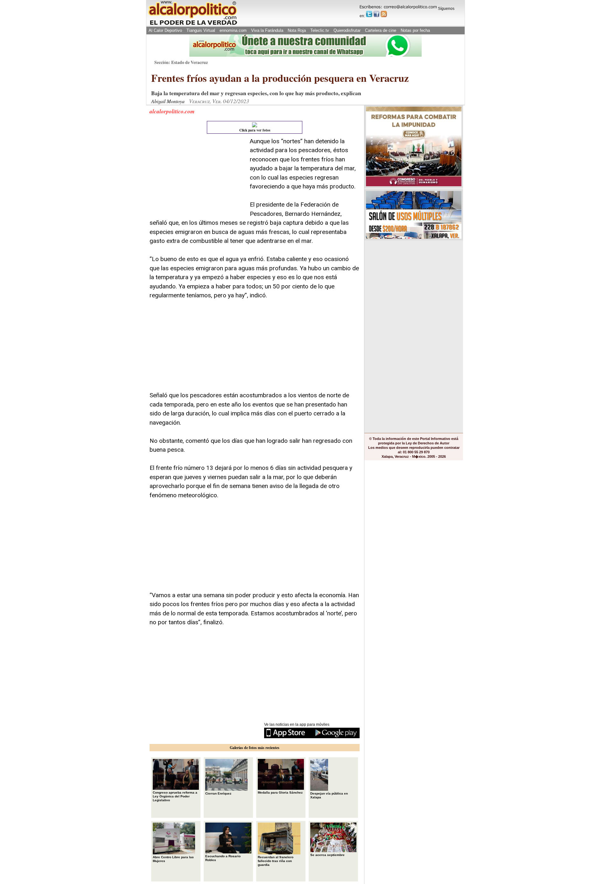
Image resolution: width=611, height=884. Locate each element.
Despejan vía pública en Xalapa (329, 795)
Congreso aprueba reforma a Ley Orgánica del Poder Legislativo (175, 796)
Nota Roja (297, 30)
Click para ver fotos (254, 130)
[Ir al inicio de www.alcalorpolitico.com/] (192, 24)
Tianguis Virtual (200, 30)
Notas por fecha (415, 30)
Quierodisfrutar (347, 30)
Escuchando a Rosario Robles (223, 858)
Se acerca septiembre (327, 855)
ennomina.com (233, 30)
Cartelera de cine (380, 30)
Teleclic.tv (319, 30)
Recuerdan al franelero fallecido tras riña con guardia (275, 860)
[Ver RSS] (384, 14)
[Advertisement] (197, 176)
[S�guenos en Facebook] (376, 14)
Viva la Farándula (267, 30)
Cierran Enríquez (218, 793)
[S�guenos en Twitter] (369, 14)
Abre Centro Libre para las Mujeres (173, 859)
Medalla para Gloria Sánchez (280, 792)
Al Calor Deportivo (165, 30)
